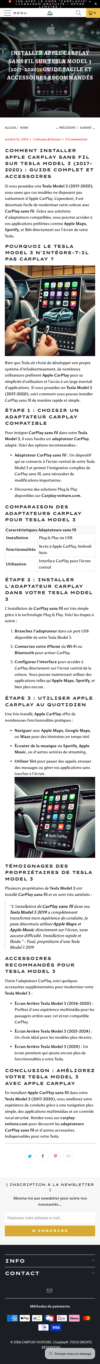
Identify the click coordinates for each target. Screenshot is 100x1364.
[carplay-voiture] (50, 13)
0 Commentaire (76, 139)
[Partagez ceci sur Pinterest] (55, 1156)
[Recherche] (80, 13)
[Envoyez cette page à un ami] (68, 1156)
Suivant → (87, 127)
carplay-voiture (36, 1342)
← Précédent (65, 127)
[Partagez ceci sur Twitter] (30, 1156)
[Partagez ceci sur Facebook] (43, 1156)
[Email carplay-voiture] (49, 1291)
